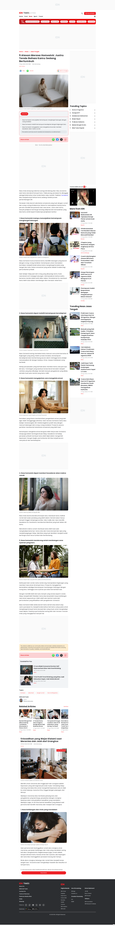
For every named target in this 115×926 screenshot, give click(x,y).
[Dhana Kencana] (21, 700)
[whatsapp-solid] (53, 139)
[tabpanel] (43, 126)
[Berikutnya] (69, 796)
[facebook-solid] (57, 139)
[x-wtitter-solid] (61, 139)
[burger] (95, 16)
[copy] (65, 139)
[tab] (25, 113)
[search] (82, 13)
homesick (64, 195)
